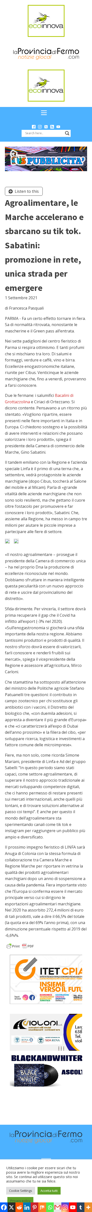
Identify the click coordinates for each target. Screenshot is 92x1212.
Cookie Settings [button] (20, 1190)
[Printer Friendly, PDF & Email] (20, 945)
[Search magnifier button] (67, 133)
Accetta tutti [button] (49, 1190)
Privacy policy (20, 1200)
